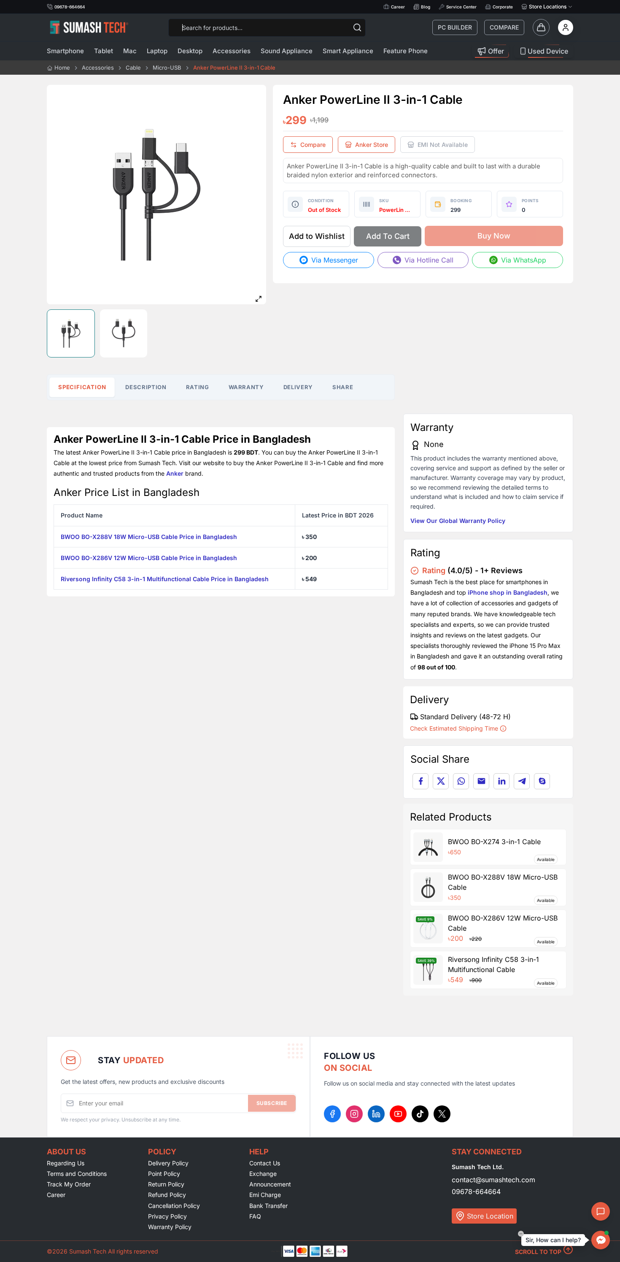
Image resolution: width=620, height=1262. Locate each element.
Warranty (246, 387)
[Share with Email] (481, 781)
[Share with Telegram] (522, 781)
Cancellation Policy (174, 1205)
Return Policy (166, 1184)
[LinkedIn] (376, 1113)
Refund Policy (167, 1194)
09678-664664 (476, 1191)
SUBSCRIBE (271, 1103)
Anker (174, 473)
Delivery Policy (168, 1163)
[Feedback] (600, 1211)
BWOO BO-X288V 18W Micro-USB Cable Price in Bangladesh (149, 536)
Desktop (190, 51)
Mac (130, 51)
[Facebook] (332, 1113)
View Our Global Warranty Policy (457, 520)
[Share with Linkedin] (501, 781)
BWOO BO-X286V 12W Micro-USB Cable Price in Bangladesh (149, 557)
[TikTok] (420, 1113)
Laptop (157, 51)
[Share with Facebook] (420, 781)
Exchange (263, 1173)
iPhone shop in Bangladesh (507, 592)
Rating (197, 387)
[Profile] (565, 27)
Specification (82, 387)
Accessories (232, 51)
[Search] (357, 27)
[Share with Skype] (542, 781)
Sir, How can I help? (553, 1239)
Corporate (503, 6)
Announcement (270, 1184)
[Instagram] (354, 1113)
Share (342, 387)
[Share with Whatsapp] (461, 781)
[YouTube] (398, 1113)
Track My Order (69, 1184)
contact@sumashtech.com (493, 1179)
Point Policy (164, 1173)
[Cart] (541, 27)
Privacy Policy (167, 1216)
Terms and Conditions (77, 1173)
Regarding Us (65, 1163)
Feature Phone (405, 51)
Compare (504, 27)
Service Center (461, 6)
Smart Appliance (348, 51)
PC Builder (455, 27)
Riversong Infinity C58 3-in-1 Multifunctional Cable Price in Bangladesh (165, 578)
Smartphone (65, 51)
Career (398, 6)
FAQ (255, 1216)
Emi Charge (265, 1194)
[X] (442, 1113)
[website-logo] (89, 27)
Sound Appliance (287, 51)
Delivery (298, 387)
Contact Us (264, 1163)
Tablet (103, 51)
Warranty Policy (169, 1226)
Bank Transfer (268, 1205)
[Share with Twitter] (441, 781)
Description (145, 387)
